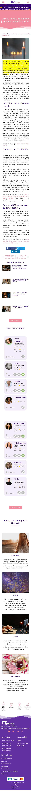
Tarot (15, 637)
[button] (11, 248)
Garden (16, 363)
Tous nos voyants (6, 750)
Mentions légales (15, 786)
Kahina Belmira (19, 423)
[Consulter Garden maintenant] (8, 366)
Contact (19, 740)
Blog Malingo (4, 773)
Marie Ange (18, 463)
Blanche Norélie (20, 398)
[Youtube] (17, 731)
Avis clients (4, 761)
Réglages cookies (15, 788)
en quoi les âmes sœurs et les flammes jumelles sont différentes (15, 241)
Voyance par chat (6, 743)
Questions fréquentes (6, 758)
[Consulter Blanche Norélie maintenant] (8, 400)
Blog (8, 34)
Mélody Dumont (20, 443)
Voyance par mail (6, 745)
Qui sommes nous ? (6, 763)
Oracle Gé (15, 676)
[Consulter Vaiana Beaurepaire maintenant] (8, 341)
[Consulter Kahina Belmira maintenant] (8, 426)
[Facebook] (9, 731)
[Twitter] (13, 731)
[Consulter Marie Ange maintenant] (8, 465)
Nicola (16, 479)
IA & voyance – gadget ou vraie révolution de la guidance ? (19, 294)
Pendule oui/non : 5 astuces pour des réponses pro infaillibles (20, 280)
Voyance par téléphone (8, 740)
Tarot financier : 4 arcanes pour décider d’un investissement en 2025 (19, 267)
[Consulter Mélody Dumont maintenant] (8, 445)
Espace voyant (20, 745)
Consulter (15, 555)
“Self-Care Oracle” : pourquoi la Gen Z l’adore (20, 307)
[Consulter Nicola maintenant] (8, 481)
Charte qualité (5, 768)
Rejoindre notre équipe (22, 743)
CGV (15, 784)
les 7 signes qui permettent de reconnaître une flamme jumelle (15, 196)
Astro (15, 595)
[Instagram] (22, 731)
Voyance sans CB (6, 748)
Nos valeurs (4, 766)
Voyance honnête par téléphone (9, 771)
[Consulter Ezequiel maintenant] (8, 384)
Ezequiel (17, 381)
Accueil (4, 34)
